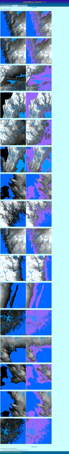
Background (6, 5)
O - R (15, 450)
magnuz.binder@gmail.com (18, 452)
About (22, 5)
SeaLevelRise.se (28, 2)
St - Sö (21, 450)
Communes (38, 2)
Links (19, 5)
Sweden (10, 5)
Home (2, 5)
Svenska (25, 5)
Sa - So (18, 450)
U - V (24, 450)
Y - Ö (26, 450)
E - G (3, 450)
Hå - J (9, 450)
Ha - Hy (6, 450)
